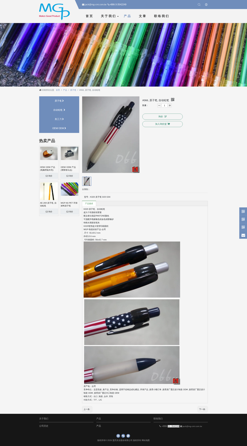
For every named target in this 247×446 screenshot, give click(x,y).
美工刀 (58, 119)
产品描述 (89, 203)
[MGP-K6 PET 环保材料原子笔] (69, 189)
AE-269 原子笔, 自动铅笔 (48, 204)
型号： (87, 197)
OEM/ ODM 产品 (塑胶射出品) (68, 168)
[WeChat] (243, 219)
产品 (128, 16)
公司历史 (43, 426)
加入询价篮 (161, 124)
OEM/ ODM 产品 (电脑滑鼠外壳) (47, 168)
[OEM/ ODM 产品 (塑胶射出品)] (69, 153)
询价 (50, 176)
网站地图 (146, 440)
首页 (89, 16)
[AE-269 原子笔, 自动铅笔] (49, 193)
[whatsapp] (128, 436)
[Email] (243, 235)
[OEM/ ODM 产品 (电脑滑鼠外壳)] (49, 153)
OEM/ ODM (58, 128)
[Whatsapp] (243, 211)
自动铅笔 (58, 110)
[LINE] (243, 227)
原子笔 (58, 101)
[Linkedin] (118, 436)
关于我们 (108, 16)
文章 (143, 16)
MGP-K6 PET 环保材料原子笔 (69, 204)
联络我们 (162, 16)
